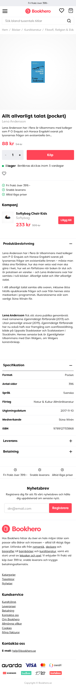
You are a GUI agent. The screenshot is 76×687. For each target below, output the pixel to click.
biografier (8, 551)
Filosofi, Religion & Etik (59, 29)
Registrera (60, 508)
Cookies (7, 628)
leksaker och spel (30, 555)
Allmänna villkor (12, 623)
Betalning (8, 610)
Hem (5, 29)
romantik (38, 546)
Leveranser (9, 606)
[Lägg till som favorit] (4, 173)
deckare (51, 546)
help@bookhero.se (24, 650)
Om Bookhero (10, 619)
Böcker (15, 29)
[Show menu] (5, 11)
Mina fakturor (11, 632)
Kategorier (9, 574)
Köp (50, 155)
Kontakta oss (10, 615)
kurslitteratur (48, 551)
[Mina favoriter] (61, 11)
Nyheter (7, 583)
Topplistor (8, 579)
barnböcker (26, 551)
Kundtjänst (9, 602)
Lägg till (66, 220)
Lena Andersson (14, 121)
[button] (70, 11)
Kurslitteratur (32, 29)
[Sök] (69, 20)
